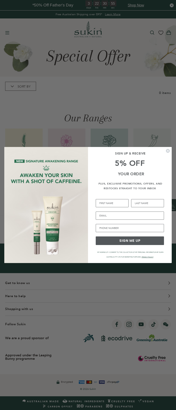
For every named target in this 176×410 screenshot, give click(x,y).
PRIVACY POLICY (147, 257)
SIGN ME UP (130, 240)
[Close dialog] (168, 151)
